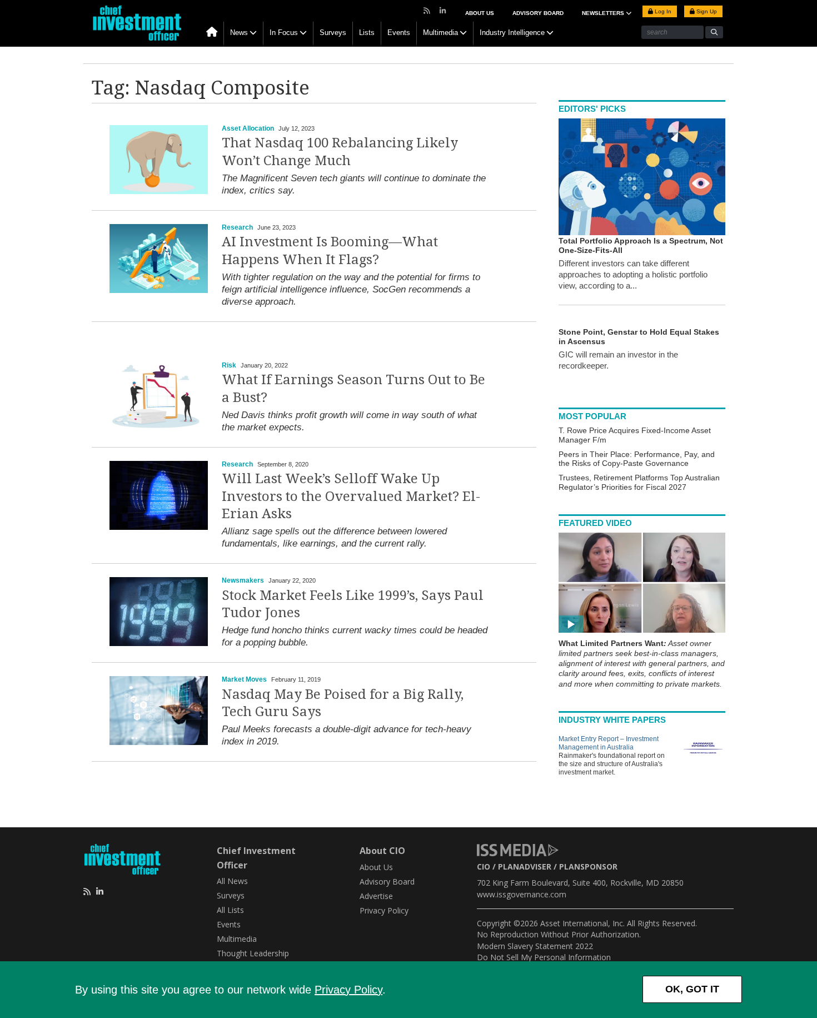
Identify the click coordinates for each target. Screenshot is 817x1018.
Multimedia (440, 32)
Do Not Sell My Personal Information (544, 957)
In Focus (284, 32)
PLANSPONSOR (588, 866)
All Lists (230, 910)
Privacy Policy (348, 990)
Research (237, 227)
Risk (229, 365)
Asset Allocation (248, 128)
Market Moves (244, 679)
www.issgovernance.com (521, 894)
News (239, 32)
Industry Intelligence (512, 32)
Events (398, 32)
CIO (483, 866)
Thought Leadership (253, 953)
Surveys (333, 32)
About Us (479, 13)
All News (232, 881)
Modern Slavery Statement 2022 (535, 946)
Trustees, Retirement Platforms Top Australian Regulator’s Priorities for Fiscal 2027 (639, 482)
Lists (367, 32)
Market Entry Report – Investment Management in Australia (609, 743)
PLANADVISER (524, 866)
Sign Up (706, 11)
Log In (662, 11)
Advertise (376, 896)
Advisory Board (538, 13)
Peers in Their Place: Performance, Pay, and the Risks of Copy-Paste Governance (637, 459)
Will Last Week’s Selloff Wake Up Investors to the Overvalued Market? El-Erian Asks (351, 496)
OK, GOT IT (692, 989)
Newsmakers (243, 580)
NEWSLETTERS (604, 13)
